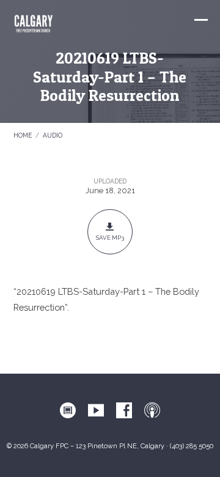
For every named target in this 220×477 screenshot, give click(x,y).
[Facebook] (124, 411)
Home (22, 135)
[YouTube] (96, 411)
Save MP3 (110, 237)
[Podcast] (152, 411)
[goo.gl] (68, 411)
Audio (52, 135)
